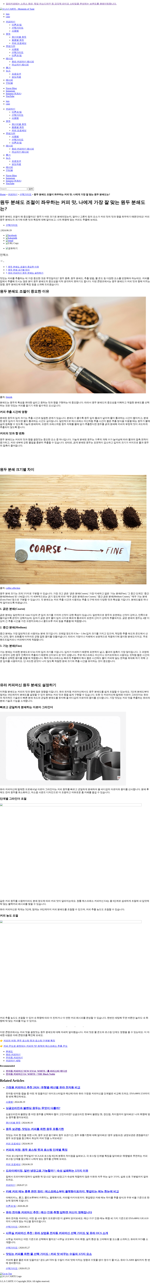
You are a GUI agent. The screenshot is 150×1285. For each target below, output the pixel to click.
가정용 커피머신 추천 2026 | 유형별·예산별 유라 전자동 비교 (43, 1087)
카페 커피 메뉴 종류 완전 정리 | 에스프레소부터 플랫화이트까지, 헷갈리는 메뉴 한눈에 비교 (62, 1191)
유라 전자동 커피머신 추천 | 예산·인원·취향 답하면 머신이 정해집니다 (49, 1212)
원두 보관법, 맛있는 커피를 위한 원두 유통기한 (35, 1129)
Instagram (10, 91)
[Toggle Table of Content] (2, 261)
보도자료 (16, 77)
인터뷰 (9, 83)
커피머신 (10, 21)
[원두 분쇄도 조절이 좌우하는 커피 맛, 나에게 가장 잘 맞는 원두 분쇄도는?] (11, 235)
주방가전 (10, 46)
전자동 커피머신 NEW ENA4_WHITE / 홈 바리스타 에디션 (36, 1071)
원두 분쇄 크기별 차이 (19, 270)
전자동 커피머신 (14, 1057)
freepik (9, 397)
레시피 (9, 58)
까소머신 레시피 (20, 64)
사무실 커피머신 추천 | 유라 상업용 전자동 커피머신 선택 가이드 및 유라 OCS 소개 (57, 1233)
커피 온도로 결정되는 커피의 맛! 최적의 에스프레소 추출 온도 (36, 1046)
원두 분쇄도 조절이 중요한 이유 (23, 267)
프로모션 (16, 74)
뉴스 (8, 71)
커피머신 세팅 (13, 1060)
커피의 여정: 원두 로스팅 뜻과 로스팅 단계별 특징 (29, 1040)
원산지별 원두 (19, 37)
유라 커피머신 (13, 1054)
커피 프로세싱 (19, 43)
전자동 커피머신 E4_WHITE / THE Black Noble (30, 1074)
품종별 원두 (18, 40)
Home (3, 194)
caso (8, 16)
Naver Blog (11, 88)
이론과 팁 (17, 25)
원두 (8, 34)
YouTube (10, 96)
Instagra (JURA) (13, 93)
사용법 (15, 31)
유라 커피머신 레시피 (23, 61)
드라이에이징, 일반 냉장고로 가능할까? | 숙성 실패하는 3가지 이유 (47, 1170)
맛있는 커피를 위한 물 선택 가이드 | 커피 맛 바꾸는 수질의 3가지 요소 (49, 1253)
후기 (8, 67)
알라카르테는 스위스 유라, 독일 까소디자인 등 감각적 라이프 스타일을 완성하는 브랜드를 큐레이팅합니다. (61, 3)
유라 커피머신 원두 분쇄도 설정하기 (25, 273)
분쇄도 (9, 1051)
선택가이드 (17, 28)
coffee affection (13, 588)
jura (7, 14)
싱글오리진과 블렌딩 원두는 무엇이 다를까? (33, 1108)
